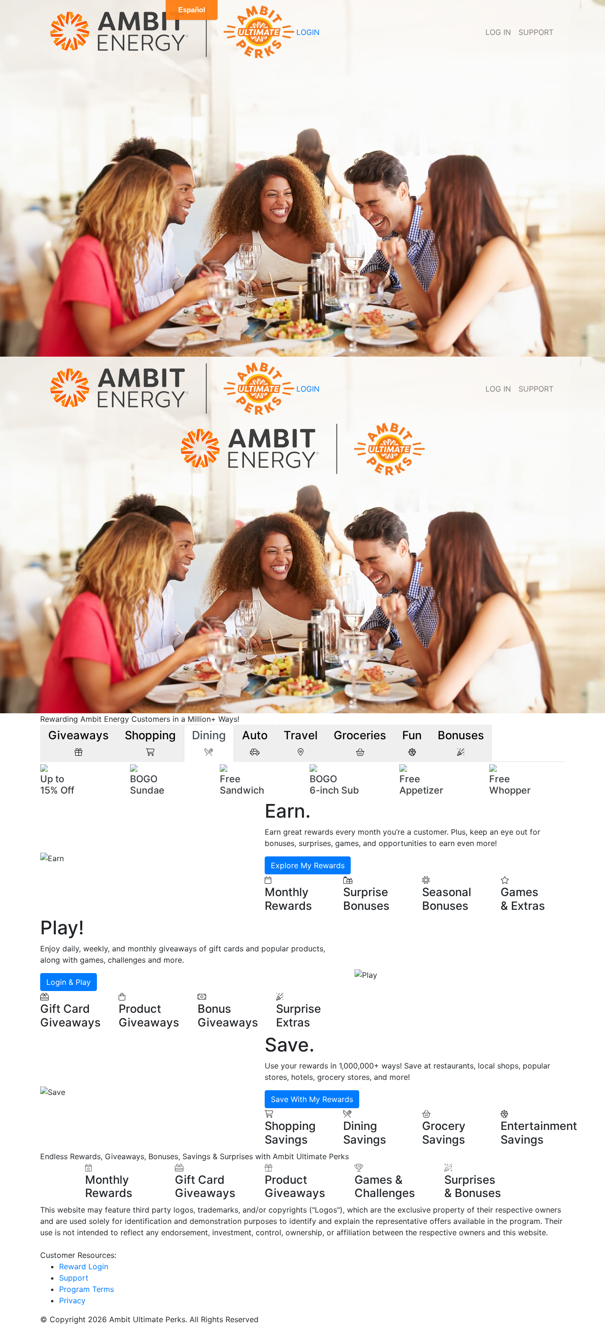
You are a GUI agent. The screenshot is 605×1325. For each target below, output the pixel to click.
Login (308, 32)
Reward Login (83, 1266)
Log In (498, 32)
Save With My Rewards (312, 1099)
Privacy (72, 1300)
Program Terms (86, 1289)
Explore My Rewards (308, 865)
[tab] (78, 743)
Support (536, 32)
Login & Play (68, 982)
